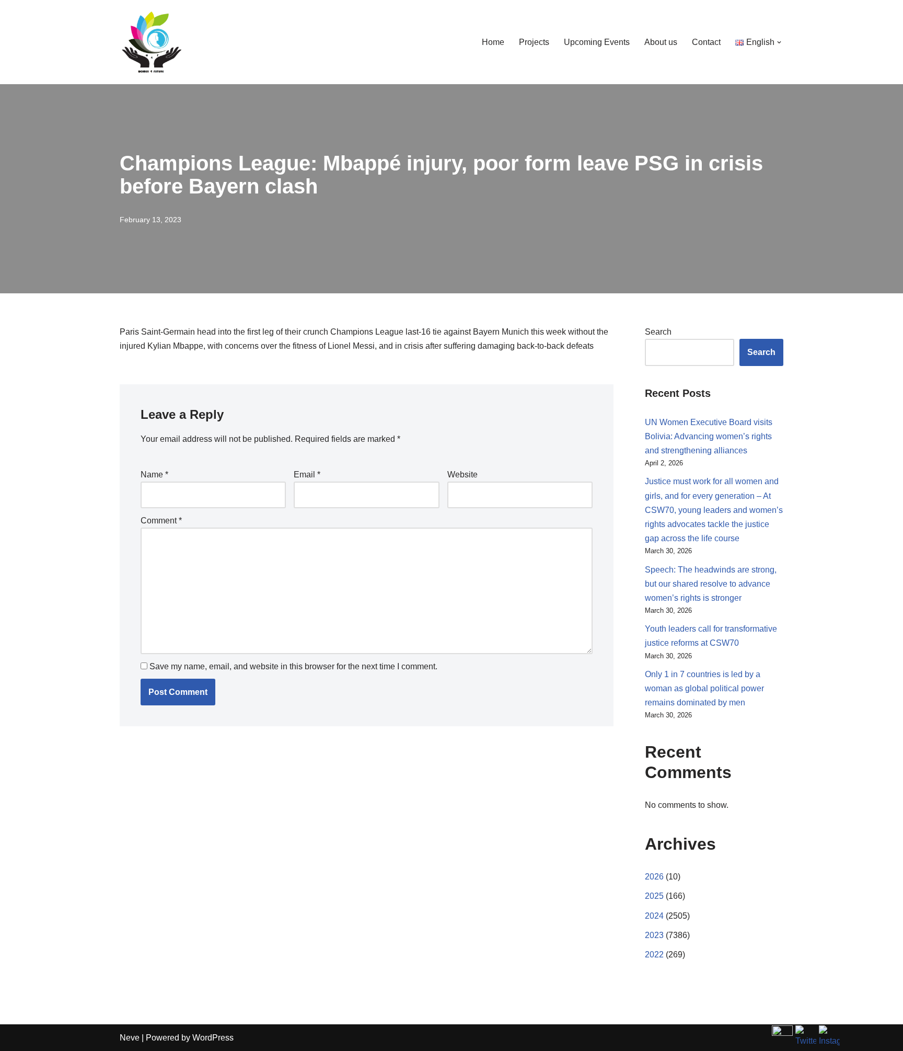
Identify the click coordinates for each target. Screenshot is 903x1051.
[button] (779, 42)
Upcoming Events (597, 42)
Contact (706, 42)
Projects (534, 42)
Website (462, 474)
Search (658, 331)
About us (660, 42)
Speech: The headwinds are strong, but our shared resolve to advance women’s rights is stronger (711, 583)
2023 (654, 935)
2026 (654, 876)
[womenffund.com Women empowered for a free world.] (151, 42)
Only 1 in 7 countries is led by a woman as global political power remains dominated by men (704, 688)
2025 (654, 896)
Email (307, 474)
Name (154, 474)
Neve (130, 1037)
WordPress (213, 1037)
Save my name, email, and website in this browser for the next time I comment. (293, 666)
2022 (654, 954)
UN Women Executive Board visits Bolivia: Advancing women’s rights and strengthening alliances (708, 436)
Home (493, 42)
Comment (161, 520)
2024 (654, 915)
